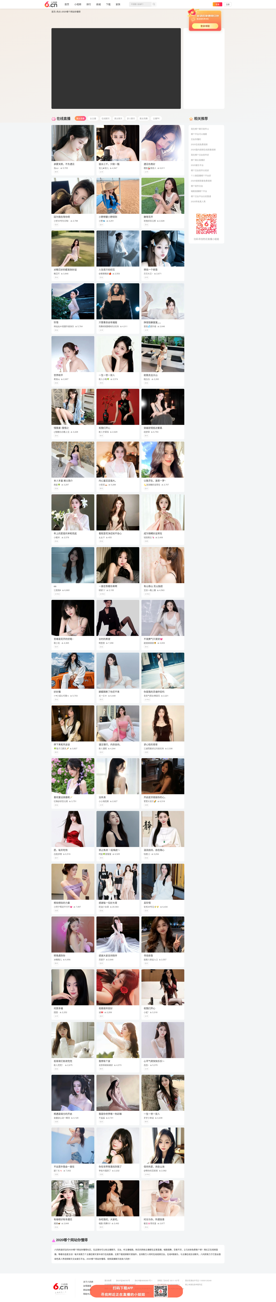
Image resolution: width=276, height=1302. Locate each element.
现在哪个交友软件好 (200, 154)
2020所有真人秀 (198, 201)
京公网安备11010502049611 (168, 1284)
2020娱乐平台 (197, 165)
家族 (118, 4)
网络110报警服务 (111, 1288)
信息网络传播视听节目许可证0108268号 (120, 1284)
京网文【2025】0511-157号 (168, 1280)
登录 (217, 4)
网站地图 (87, 1290)
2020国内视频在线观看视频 (203, 149)
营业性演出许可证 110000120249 (198, 1280)
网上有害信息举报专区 (193, 1284)
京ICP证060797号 (123, 1280)
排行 (88, 4)
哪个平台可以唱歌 (199, 133)
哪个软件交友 (197, 185)
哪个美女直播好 (198, 159)
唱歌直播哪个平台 (199, 191)
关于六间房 (88, 1282)
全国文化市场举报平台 (143, 1288)
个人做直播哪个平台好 (201, 175)
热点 (59, 11)
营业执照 (108, 1280)
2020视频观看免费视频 (201, 180)
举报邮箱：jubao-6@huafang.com (170, 1288)
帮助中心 (87, 1294)
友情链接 (87, 1286)
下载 (108, 4)
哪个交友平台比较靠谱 (201, 196)
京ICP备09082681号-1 (143, 1280)
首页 (67, 4)
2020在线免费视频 (199, 144)
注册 (228, 4)
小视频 (77, 4)
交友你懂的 (196, 139)
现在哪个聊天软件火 (200, 128)
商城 (98, 4)
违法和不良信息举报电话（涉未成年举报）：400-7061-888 (127, 1292)
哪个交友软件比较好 (200, 170)
